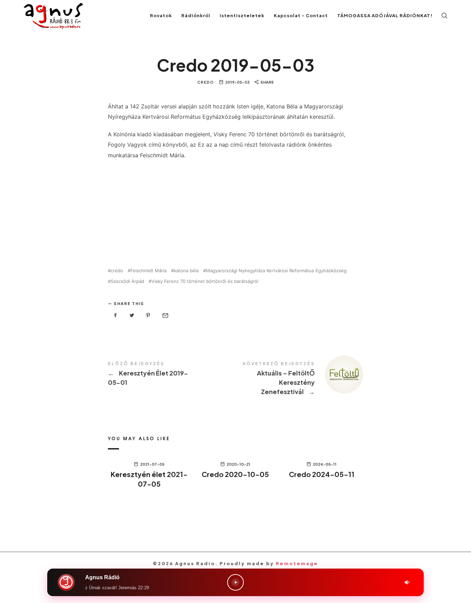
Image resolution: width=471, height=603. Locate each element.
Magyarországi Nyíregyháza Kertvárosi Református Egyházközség (276, 270)
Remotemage (297, 563)
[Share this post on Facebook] (115, 315)
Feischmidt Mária (148, 270)
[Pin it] (148, 315)
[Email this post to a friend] (164, 315)
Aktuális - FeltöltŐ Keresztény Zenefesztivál (299, 379)
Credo (205, 82)
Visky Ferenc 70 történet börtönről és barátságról (204, 281)
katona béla (186, 270)
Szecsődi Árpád (127, 281)
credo (117, 270)
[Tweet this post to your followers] (132, 315)
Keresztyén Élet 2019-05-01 (172, 374)
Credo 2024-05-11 (321, 474)
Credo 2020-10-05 (235, 474)
